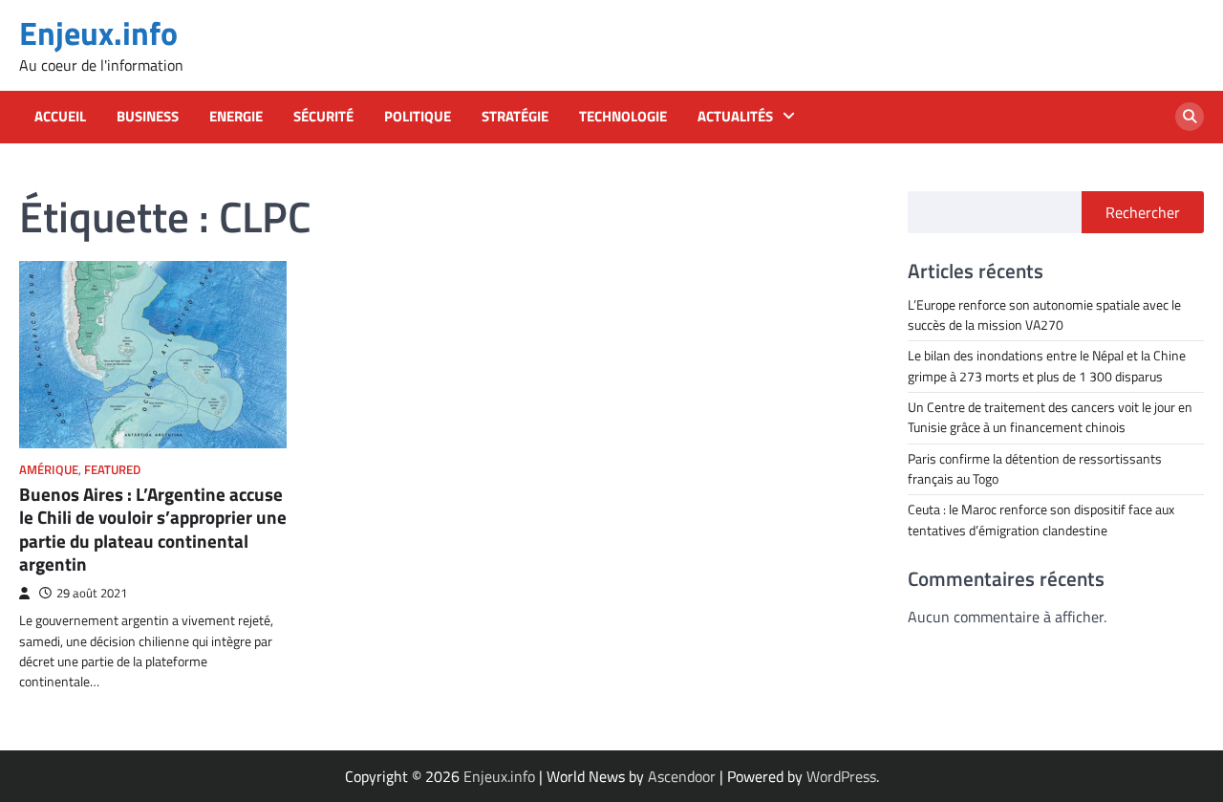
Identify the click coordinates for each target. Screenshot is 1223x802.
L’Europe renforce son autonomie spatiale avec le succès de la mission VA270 (1044, 315)
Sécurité (323, 116)
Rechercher (1142, 212)
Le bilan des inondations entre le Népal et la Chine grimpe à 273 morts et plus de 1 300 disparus (1047, 365)
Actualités (735, 116)
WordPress (841, 776)
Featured (112, 470)
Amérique (48, 470)
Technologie (623, 116)
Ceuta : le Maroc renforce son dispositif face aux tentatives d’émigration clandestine (1041, 519)
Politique (417, 116)
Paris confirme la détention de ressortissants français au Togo (1035, 468)
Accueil (60, 116)
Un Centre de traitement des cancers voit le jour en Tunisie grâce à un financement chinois (1050, 417)
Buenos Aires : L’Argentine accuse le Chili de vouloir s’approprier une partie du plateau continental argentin (153, 529)
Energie (236, 116)
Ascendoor (682, 776)
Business (148, 116)
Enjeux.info (98, 33)
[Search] (1189, 116)
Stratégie (515, 116)
